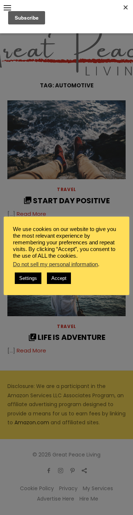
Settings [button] (28, 278)
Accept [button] (58, 278)
